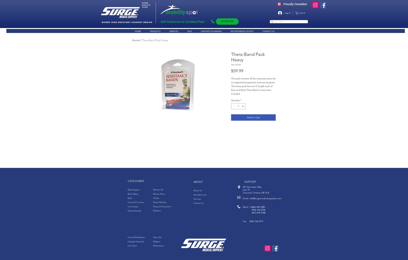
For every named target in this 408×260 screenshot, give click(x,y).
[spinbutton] (238, 106)
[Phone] (212, 21)
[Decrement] (234, 106)
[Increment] (243, 106)
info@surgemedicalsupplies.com (265, 198)
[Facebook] (323, 5)
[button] (301, 12)
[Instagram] (315, 5)
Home (135, 40)
